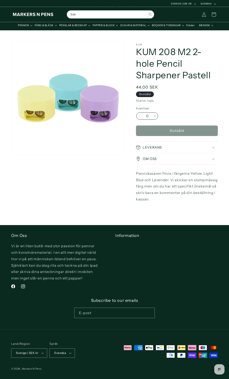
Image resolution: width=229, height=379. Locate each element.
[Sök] (150, 14)
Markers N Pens (32, 368)
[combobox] (110, 15)
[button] (24, 25)
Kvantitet (142, 108)
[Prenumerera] (150, 313)
